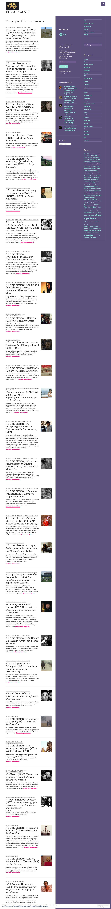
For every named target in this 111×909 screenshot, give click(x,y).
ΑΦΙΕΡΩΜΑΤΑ (87, 26)
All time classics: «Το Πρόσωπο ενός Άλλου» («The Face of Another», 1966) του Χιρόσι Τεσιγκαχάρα (22, 67)
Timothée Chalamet (88, 201)
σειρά (95, 234)
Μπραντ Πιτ (93, 215)
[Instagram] (65, 34)
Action (86, 59)
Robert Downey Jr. (94, 188)
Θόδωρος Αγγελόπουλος (95, 210)
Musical (86, 115)
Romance (21, 772)
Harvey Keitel (96, 166)
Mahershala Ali (87, 175)
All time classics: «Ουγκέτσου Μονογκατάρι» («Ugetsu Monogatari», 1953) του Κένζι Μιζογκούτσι (22, 465)
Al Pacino (89, 155)
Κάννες (90, 212)
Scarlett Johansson (94, 192)
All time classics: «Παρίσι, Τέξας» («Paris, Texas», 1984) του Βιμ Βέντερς (22, 861)
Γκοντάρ (95, 209)
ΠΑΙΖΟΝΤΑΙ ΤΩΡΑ (88, 23)
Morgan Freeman (87, 183)
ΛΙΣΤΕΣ (86, 29)
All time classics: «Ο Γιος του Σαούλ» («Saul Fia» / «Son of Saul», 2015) (22, 345)
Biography (17, 156)
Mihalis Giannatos (94, 181)
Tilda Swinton (94, 199)
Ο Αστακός (99, 218)
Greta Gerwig (91, 166)
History (20, 572)
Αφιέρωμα (27, 27)
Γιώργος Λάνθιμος (88, 209)
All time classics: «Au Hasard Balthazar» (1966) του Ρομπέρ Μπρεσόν (22, 641)
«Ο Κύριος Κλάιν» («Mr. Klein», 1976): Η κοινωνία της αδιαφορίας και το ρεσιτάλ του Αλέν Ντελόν (21, 608)
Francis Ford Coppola (94, 163)
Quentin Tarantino (88, 186)
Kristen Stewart (91, 172)
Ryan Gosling (98, 190)
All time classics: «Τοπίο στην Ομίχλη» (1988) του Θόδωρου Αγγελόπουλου (22, 721)
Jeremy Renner (87, 168)
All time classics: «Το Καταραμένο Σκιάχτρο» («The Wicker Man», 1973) (21, 748)
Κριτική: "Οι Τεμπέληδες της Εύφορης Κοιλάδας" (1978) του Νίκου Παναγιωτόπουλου (69, 120)
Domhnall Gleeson (88, 161)
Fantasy (25, 220)
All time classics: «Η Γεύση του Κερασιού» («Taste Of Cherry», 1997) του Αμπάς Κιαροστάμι (21, 194)
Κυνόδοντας (94, 212)
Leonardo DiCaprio (88, 174)
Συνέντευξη (87, 106)
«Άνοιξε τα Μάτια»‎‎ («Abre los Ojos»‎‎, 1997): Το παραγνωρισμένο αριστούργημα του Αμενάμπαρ (22, 396)
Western (86, 140)
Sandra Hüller (87, 192)
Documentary (88, 78)
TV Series (86, 134)
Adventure (8, 27)
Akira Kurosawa (94, 153)
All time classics (15, 27)
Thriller (28, 61)
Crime (16, 314)
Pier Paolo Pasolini (91, 184)
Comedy (16, 220)
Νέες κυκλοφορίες (29, 156)
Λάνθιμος (99, 212)
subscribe (63, 66)
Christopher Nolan (96, 159)
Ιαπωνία (86, 212)
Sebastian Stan (87, 193)
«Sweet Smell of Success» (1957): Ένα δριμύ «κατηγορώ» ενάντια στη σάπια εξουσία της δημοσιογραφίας (22, 803)
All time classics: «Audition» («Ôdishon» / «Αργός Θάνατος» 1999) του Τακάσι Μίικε (22, 289)
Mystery (37, 282)
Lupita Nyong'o (97, 173)
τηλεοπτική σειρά (89, 235)
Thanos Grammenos (91, 195)
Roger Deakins (92, 190)
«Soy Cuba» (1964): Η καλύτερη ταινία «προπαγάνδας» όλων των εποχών (22, 696)
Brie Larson (90, 157)
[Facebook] (61, 34)
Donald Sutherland (96, 161)
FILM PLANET (18, 12)
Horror (20, 282)
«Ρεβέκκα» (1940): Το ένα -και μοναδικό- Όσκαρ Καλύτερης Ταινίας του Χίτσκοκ (22, 777)
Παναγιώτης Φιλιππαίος (89, 224)
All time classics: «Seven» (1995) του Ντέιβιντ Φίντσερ (21, 319)
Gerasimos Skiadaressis (91, 164)
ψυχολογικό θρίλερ (91, 237)
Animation (87, 67)
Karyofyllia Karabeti (92, 170)
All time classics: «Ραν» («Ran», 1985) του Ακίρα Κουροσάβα (19, 138)
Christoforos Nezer (88, 159)
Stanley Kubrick (94, 193)
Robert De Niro (87, 188)
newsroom (87, 120)
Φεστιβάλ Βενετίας (88, 228)
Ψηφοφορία (87, 109)
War (24, 102)
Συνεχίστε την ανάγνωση (13, 52)
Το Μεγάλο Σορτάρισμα (93, 226)
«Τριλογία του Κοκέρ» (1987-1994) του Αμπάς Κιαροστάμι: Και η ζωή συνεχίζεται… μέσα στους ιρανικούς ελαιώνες (21, 34)
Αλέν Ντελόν (91, 205)
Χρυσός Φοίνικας (92, 230)
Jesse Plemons (93, 168)
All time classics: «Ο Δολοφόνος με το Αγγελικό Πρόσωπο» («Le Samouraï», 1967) (21, 427)
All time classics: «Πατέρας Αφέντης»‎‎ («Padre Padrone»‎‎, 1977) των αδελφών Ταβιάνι (22, 548)
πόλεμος (89, 234)
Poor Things (97, 184)
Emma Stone (87, 163)
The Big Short (98, 195)
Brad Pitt (94, 155)
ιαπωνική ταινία (91, 232)
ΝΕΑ (85, 21)
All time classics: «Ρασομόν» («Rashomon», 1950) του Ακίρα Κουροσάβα (22, 493)
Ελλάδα (98, 209)
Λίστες (86, 101)
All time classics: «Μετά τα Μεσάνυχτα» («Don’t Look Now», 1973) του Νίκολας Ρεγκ (22, 521)
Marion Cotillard (91, 177)
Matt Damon (91, 179)
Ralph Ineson (95, 186)
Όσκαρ (86, 205)
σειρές (98, 234)
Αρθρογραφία (88, 95)
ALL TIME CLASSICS (89, 32)
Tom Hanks (96, 201)
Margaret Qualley (93, 175)
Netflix (93, 183)
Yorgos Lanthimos (92, 203)
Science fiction (22, 61)
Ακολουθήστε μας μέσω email (66, 46)
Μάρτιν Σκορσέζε (87, 215)
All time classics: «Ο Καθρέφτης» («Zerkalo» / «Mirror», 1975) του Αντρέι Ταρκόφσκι (20, 162)
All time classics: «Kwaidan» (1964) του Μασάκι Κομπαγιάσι (22, 369)
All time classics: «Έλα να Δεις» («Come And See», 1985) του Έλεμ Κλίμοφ (20, 107)
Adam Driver (87, 154)
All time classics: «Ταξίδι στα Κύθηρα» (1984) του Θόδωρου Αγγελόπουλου (22, 830)
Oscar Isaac (98, 183)
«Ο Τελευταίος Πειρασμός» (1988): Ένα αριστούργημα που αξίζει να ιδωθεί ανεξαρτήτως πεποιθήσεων (21, 888)
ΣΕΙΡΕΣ (86, 35)
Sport (85, 129)
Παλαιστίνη (94, 222)
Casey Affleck (96, 157)
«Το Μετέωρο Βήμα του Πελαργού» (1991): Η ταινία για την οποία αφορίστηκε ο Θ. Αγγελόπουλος (22, 667)
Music (85, 112)
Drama (21, 27)
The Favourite (86, 197)
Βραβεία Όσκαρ (96, 207)
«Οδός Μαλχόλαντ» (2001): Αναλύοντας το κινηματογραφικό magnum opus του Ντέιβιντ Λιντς (70, 90)
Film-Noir (24, 421)
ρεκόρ (92, 234)
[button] (103, 4)
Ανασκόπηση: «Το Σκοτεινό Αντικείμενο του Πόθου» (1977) (70, 128)
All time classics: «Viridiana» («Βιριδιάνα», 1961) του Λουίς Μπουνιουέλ (20, 257)
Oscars (85, 184)
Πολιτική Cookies (44, 906)
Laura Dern (96, 172)
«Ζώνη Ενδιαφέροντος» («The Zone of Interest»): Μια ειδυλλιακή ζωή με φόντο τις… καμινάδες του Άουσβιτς (21, 578)
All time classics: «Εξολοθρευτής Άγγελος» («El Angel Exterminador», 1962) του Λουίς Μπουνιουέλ (22, 226)
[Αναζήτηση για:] (93, 45)
